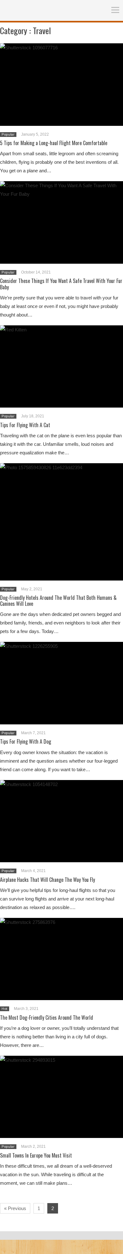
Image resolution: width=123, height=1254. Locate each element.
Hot (5, 1009)
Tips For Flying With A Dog (25, 741)
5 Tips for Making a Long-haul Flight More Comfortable (53, 143)
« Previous (15, 1208)
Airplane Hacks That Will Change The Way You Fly (47, 879)
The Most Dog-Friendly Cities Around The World (46, 1017)
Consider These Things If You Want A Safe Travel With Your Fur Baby (61, 284)
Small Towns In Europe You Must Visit (36, 1155)
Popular (8, 134)
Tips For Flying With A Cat (25, 425)
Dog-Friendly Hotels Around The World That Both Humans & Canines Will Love (58, 600)
